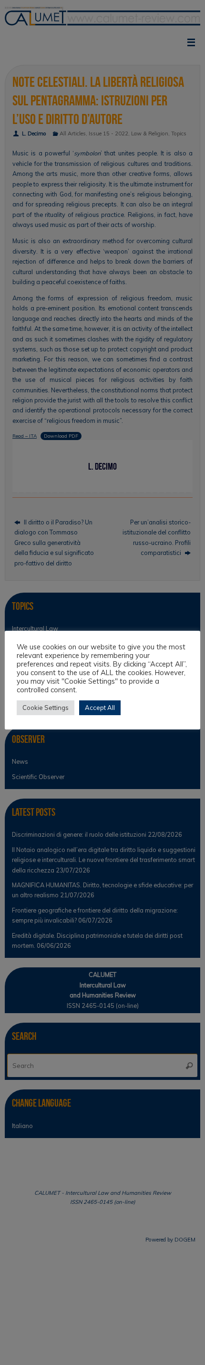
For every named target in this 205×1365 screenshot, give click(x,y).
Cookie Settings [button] (45, 707)
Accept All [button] (100, 707)
